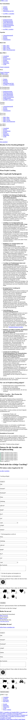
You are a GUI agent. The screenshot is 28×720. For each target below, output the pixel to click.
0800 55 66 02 (3, 618)
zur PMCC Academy (8, 29)
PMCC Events (6, 48)
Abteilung (2, 501)
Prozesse (5, 38)
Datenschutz (6, 63)
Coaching (5, 9)
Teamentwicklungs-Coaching (16, 327)
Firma (1, 497)
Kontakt (5, 60)
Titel (1, 484)
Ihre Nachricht (3, 565)
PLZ (1, 514)
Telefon (2, 529)
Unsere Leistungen (4, 67)
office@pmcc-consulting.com (7, 627)
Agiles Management (8, 22)
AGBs (4, 64)
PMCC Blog (6, 45)
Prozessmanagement (8, 24)
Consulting (5, 697)
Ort (1, 518)
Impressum (5, 61)
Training (5, 6)
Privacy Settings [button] (7, 709)
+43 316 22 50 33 (4, 621)
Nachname (3, 492)
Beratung (5, 8)
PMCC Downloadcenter (9, 50)
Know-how (6, 700)
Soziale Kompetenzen (8, 25)
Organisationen (7, 39)
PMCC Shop (6, 47)
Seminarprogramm (7, 19)
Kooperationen (6, 58)
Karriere (5, 57)
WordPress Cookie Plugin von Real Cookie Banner (12, 719)
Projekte (5, 36)
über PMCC (6, 701)
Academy (5, 698)
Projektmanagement (8, 21)
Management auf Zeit (8, 11)
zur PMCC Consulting (8, 13)
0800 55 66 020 (4, 615)
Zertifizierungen (7, 26)
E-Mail (2, 525)
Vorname (2, 488)
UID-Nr (2, 505)
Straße (2, 510)
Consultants (6, 56)
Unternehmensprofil (8, 35)
